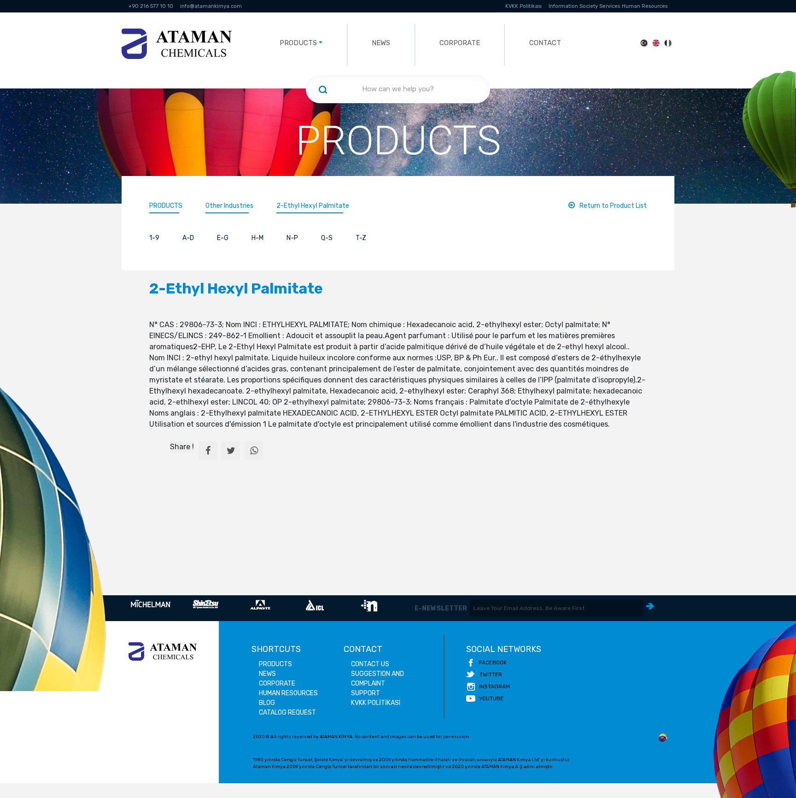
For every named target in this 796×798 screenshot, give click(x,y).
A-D (188, 238)
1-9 (154, 238)
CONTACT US (370, 664)
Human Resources (644, 6)
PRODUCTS (165, 206)
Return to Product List (613, 206)
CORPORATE (459, 43)
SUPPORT (365, 693)
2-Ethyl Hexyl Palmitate (313, 206)
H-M (257, 238)
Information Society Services (584, 6)
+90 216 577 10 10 (151, 6)
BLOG (267, 703)
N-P (292, 238)
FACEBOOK (493, 662)
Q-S (327, 238)
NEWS (381, 43)
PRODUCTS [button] (298, 43)
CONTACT (545, 43)
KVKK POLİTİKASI (375, 703)
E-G (222, 238)
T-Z (361, 238)
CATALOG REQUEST (287, 712)
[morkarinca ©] (662, 738)
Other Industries (229, 206)
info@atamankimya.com (211, 6)
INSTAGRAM (494, 686)
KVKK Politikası (523, 6)
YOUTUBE (491, 698)
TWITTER (491, 674)
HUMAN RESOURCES (288, 693)
